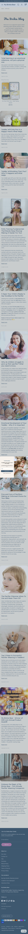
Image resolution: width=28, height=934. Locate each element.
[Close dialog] (26, 457)
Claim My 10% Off (7, 471)
